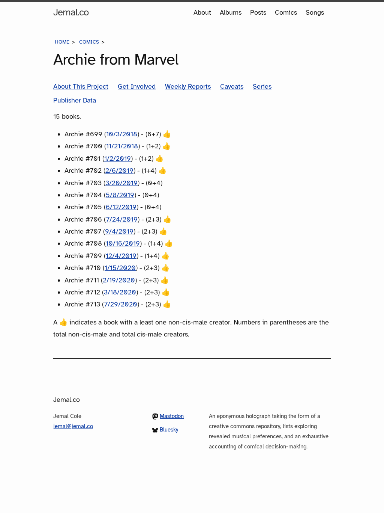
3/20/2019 (121, 183)
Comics (286, 12)
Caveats (231, 86)
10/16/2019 (123, 243)
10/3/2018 (121, 134)
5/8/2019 (120, 195)
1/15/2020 (120, 268)
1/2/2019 (117, 158)
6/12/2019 (121, 207)
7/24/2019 (122, 219)
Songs (315, 12)
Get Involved (137, 86)
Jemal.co (70, 14)
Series (262, 86)
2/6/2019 (119, 170)
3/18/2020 (120, 292)
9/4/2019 (119, 231)
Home (62, 42)
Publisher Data (74, 100)
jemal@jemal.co (73, 426)
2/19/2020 (119, 280)
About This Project (80, 86)
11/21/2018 (122, 146)
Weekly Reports (188, 86)
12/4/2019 (121, 256)
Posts (258, 12)
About (202, 12)
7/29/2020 (120, 304)
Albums (231, 12)
